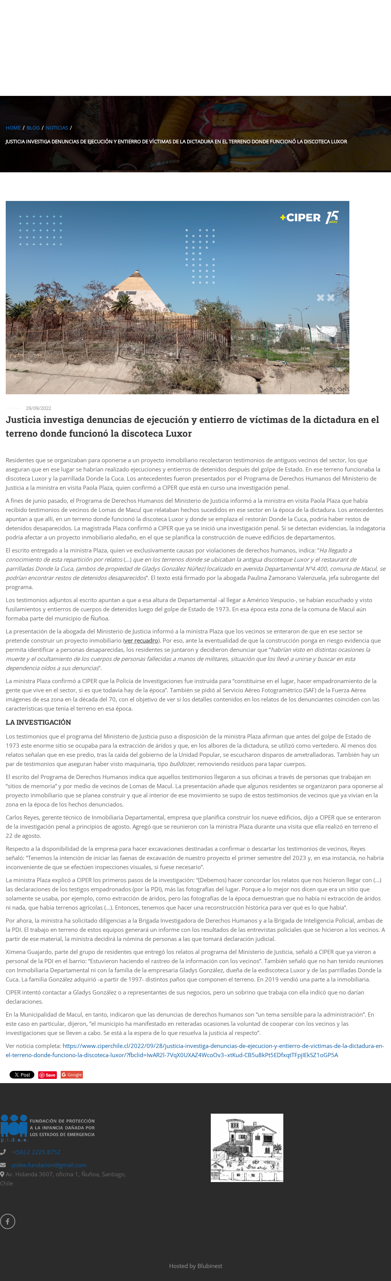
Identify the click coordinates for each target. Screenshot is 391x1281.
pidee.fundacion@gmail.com (48, 1165)
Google (75, 1074)
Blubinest (209, 1266)
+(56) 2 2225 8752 (35, 1152)
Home (13, 127)
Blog (33, 127)
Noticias (57, 127)
